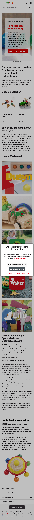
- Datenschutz (25, 273)
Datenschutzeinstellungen (17, 264)
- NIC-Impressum (10, 273)
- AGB (18, 273)
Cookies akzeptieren (17, 269)
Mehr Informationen (20, 259)
